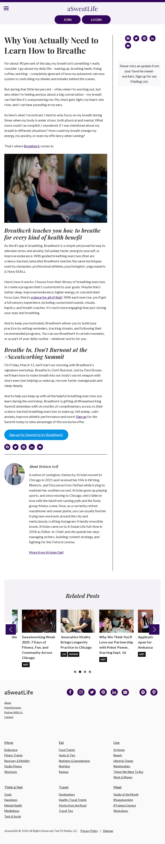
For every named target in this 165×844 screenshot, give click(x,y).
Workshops (120, 811)
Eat (61, 742)
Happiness (10, 800)
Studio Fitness (13, 766)
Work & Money (123, 777)
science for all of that (46, 297)
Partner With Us (13, 712)
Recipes (64, 772)
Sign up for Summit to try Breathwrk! (36, 435)
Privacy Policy (89, 831)
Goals (8, 794)
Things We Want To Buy (128, 772)
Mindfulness (11, 811)
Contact (8, 717)
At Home (119, 750)
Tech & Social (12, 816)
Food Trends (67, 750)
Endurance (10, 750)
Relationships (121, 766)
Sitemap (108, 831)
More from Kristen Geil (46, 552)
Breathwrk (32, 146)
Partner (73, 654)
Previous (11, 629)
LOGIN (96, 19)
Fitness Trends (13, 755)
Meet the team (12, 707)
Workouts (10, 772)
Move (8, 742)
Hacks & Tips (67, 755)
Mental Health (13, 805)
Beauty (117, 755)
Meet (25, 665)
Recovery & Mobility (17, 761)
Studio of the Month (126, 794)
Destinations (67, 794)
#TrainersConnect (124, 805)
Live (64, 654)
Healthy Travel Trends (73, 800)
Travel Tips (66, 811)
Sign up (81, 416)
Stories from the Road (72, 805)
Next (154, 629)
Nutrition (64, 766)
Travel (63, 787)
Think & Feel (13, 787)
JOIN (68, 19)
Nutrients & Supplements (74, 761)
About (7, 702)
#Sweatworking (123, 800)
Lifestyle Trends (123, 761)
